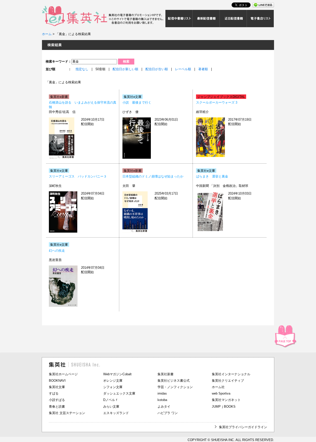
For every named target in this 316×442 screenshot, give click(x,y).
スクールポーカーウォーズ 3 (216, 102)
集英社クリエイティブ (228, 380)
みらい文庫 (111, 406)
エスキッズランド (116, 413)
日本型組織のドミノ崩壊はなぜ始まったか (152, 176)
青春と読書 (57, 406)
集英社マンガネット (226, 400)
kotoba (162, 400)
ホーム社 (218, 387)
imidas (162, 393)
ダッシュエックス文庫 (119, 393)
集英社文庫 (57, 387)
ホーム (47, 34)
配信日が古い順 (156, 69)
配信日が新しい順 (125, 69)
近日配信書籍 (233, 18)
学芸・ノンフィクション (175, 387)
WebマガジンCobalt (117, 374)
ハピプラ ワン (168, 413)
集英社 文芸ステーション (67, 413)
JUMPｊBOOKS (224, 406)
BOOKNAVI (57, 380)
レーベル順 (183, 69)
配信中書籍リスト (179, 18)
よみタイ (164, 406)
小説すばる (57, 400)
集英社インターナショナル (231, 374)
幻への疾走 (57, 250)
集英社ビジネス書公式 (174, 380)
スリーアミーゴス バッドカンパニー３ (78, 176)
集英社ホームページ (63, 374)
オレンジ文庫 (112, 380)
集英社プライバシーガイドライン (243, 427)
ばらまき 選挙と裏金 (212, 176)
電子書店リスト (260, 18)
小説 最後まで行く (136, 102)
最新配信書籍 (206, 18)
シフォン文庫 (112, 387)
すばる (54, 393)
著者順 (203, 69)
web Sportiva (221, 393)
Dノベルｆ (110, 400)
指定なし (82, 69)
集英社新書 (166, 374)
